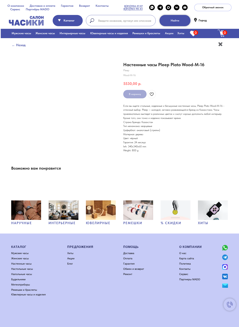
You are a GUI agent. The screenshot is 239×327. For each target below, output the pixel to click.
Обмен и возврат (133, 268)
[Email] (185, 7)
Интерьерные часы (72, 33)
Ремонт (127, 274)
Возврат (84, 5)
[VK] (176, 7)
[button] (213, 7)
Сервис (15, 9)
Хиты (180, 33)
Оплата (127, 258)
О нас (182, 253)
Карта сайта (186, 258)
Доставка (128, 253)
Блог (70, 263)
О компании (15, 5)
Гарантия (67, 5)
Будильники (18, 279)
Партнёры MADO (37, 9)
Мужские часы (21, 33)
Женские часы (45, 33)
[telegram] (160, 7)
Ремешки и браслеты (146, 33)
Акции (169, 33)
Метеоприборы (20, 284)
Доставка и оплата (42, 5)
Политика (185, 263)
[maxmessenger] (168, 7)
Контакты (102, 5)
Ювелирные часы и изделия (109, 33)
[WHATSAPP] (152, 7)
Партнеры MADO (189, 279)
